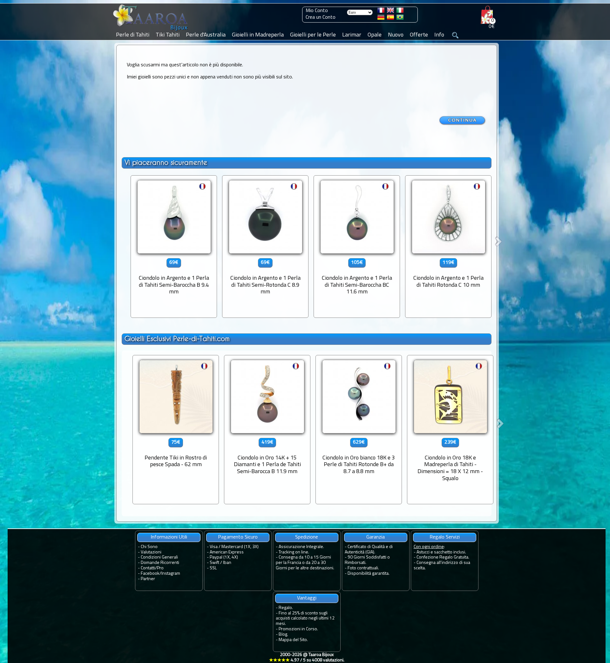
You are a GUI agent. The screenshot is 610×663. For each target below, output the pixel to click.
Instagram (170, 573)
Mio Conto (317, 10)
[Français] (380, 11)
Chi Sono (149, 547)
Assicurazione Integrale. (301, 547)
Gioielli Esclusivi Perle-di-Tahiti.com (177, 338)
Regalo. (286, 608)
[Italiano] (399, 11)
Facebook (150, 573)
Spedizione (306, 537)
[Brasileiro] (399, 18)
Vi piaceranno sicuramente (166, 162)
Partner (148, 579)
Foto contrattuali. (363, 568)
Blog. (283, 634)
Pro (160, 568)
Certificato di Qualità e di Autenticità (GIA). (369, 550)
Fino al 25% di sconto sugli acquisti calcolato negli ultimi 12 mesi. (305, 618)
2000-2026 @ (306, 658)
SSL (213, 568)
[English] (390, 11)
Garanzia (375, 537)
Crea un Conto (321, 17)
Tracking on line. (294, 552)
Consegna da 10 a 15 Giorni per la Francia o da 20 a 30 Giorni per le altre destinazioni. (305, 563)
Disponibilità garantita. (369, 573)
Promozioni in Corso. (298, 629)
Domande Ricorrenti (160, 562)
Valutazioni (151, 552)
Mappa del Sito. (293, 640)
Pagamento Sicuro (238, 537)
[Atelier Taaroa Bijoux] (151, 30)
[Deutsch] (380, 18)
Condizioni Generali (159, 557)
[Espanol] (390, 18)
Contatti (148, 568)
